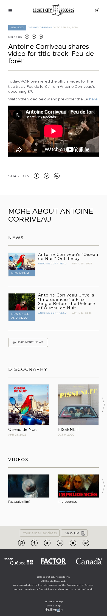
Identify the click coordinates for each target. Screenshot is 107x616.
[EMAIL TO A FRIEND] (41, 37)
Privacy (58, 601)
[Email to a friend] (56, 175)
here (93, 99)
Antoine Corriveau (40, 27)
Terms (48, 601)
